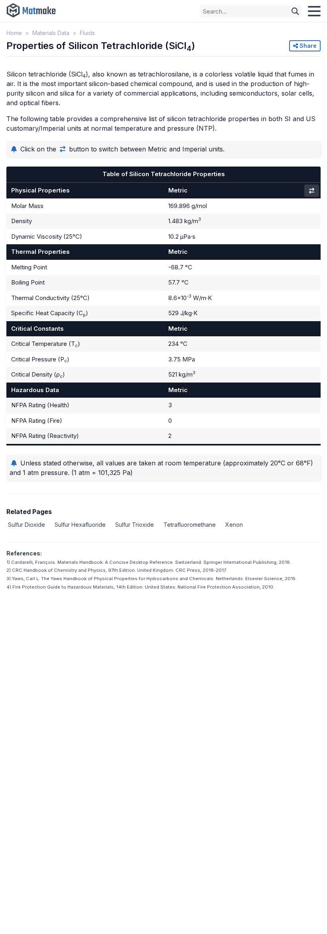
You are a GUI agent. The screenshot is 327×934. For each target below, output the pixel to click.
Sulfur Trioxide (134, 524)
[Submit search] (295, 11)
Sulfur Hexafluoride (80, 524)
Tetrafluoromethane (190, 524)
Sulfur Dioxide (26, 524)
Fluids (87, 32)
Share (307, 45)
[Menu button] (314, 11)
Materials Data (50, 32)
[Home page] (31, 11)
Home (14, 32)
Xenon (234, 524)
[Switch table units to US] (311, 190)
